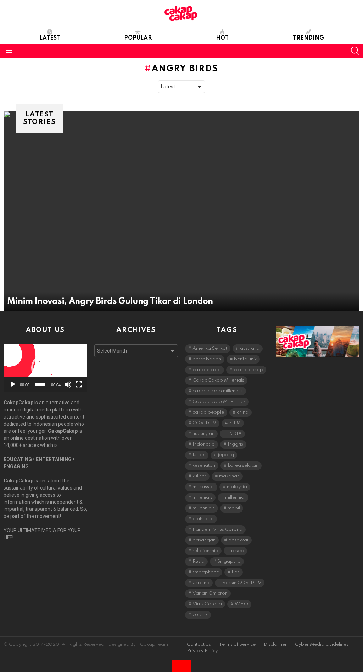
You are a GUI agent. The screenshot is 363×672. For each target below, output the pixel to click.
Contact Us (199, 644)
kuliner (199, 476)
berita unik (245, 359)
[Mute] (68, 384)
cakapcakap (206, 369)
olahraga (203, 519)
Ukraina (201, 582)
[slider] (40, 384)
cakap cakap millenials (217, 391)
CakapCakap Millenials (218, 380)
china (242, 412)
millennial (235, 497)
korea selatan (243, 465)
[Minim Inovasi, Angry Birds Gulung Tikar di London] (181, 211)
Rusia (198, 561)
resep (237, 550)
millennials (203, 508)
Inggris (235, 444)
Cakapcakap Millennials (219, 401)
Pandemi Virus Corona (217, 529)
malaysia (237, 487)
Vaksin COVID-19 (241, 582)
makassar (203, 487)
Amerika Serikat (209, 348)
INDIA (234, 433)
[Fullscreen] (78, 384)
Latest (49, 38)
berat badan (206, 359)
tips (236, 572)
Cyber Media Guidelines (321, 644)
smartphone (205, 572)
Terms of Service (237, 644)
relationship (205, 550)
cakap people (208, 412)
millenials (202, 497)
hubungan (203, 433)
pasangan (204, 540)
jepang (226, 455)
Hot (222, 38)
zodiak (200, 614)
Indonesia (203, 444)
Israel (198, 455)
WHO (241, 604)
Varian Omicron (210, 593)
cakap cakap (248, 369)
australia (249, 348)
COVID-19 (204, 423)
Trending (308, 38)
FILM (235, 423)
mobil (234, 508)
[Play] (12, 384)
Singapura (229, 561)
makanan (229, 476)
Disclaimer (275, 644)
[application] (45, 368)
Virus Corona (207, 604)
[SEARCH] (355, 51)
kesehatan (203, 465)
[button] (45, 368)
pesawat (238, 540)
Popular (138, 38)
